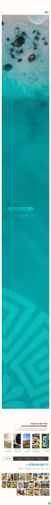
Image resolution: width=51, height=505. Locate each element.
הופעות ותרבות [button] (20, 469)
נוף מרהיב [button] (34, 469)
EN (3, 12)
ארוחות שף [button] (47, 469)
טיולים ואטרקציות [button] (28, 469)
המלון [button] (42, 469)
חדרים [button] (39, 469)
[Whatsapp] (49, 503)
